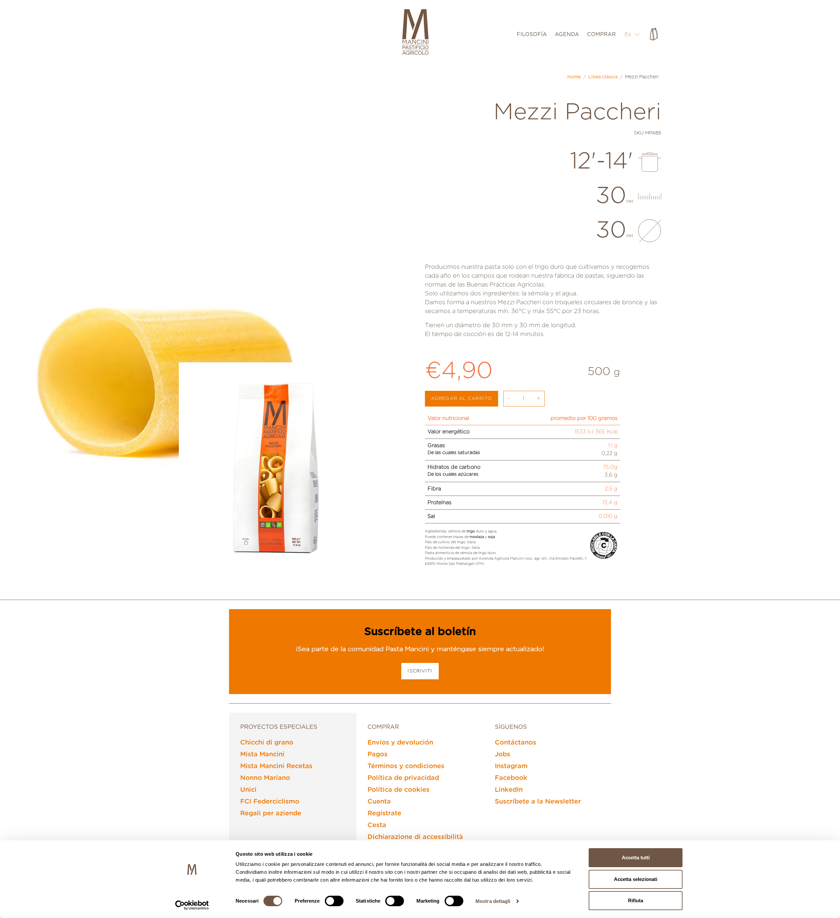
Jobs (502, 754)
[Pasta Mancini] (415, 32)
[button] (632, 34)
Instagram (511, 766)
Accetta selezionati (635, 879)
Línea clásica (603, 77)
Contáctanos (515, 742)
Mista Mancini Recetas (276, 766)
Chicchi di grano (266, 742)
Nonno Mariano (265, 778)
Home (574, 77)
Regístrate (384, 813)
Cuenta (379, 801)
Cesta (377, 825)
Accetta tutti (636, 857)
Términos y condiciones (406, 766)
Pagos (378, 754)
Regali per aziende (270, 813)
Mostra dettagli (493, 901)
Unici (248, 790)
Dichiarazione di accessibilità (415, 837)
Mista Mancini (262, 754)
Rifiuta (635, 900)
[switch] (334, 901)
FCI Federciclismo (269, 801)
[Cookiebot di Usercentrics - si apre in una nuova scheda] (192, 905)
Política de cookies (399, 790)
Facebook (511, 778)
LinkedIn (509, 790)
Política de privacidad (403, 778)
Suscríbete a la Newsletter (538, 801)
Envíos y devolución (400, 742)
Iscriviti (420, 671)
